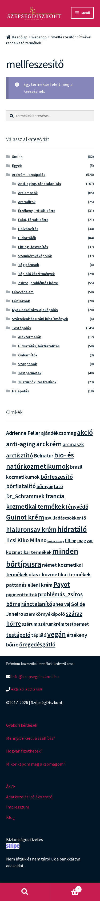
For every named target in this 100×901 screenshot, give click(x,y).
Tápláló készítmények (36, 273)
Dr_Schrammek (25, 496)
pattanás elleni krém (29, 584)
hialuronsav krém (31, 529)
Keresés (25, 892)
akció (85, 432)
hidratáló (72, 529)
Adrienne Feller (23, 432)
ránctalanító (36, 604)
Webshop (39, 37)
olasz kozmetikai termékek (60, 574)
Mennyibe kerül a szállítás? (30, 738)
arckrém (49, 443)
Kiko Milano (32, 540)
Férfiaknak (21, 301)
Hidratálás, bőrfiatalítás (39, 346)
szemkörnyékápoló (44, 614)
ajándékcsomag (58, 433)
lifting (71, 541)
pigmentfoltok (21, 595)
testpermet (77, 624)
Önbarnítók (27, 355)
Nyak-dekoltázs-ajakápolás (35, 309)
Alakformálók (29, 337)
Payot (61, 584)
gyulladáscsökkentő (65, 518)
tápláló (38, 635)
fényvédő (77, 506)
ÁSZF (10, 786)
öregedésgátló (37, 644)
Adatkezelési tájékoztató (29, 796)
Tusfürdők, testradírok (37, 382)
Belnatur (43, 455)
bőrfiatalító (21, 486)
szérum (29, 624)
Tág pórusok (28, 264)
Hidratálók (27, 237)
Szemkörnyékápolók (35, 256)
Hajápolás (20, 391)
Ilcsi (11, 540)
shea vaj (61, 604)
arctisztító (19, 455)
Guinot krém (25, 517)
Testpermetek (29, 373)
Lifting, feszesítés (33, 246)
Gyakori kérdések (21, 725)
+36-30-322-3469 (26, 689)
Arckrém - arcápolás (28, 174)
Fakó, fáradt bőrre (33, 219)
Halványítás (28, 228)
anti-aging (20, 444)
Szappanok (27, 363)
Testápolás (21, 327)
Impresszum (17, 807)
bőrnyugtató (50, 486)
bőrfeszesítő (57, 476)
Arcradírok (26, 201)
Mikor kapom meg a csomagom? (35, 764)
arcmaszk (73, 444)
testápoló (18, 634)
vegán (56, 634)
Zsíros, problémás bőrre (38, 282)
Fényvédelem (23, 291)
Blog (10, 817)
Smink (17, 156)
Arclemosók (28, 192)
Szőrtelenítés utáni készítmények (40, 318)
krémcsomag (55, 541)
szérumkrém (51, 624)
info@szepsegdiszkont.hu (34, 676)
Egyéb (17, 165)
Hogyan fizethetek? (24, 751)
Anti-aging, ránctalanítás (39, 183)
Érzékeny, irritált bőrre (36, 210)
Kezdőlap (19, 37)
